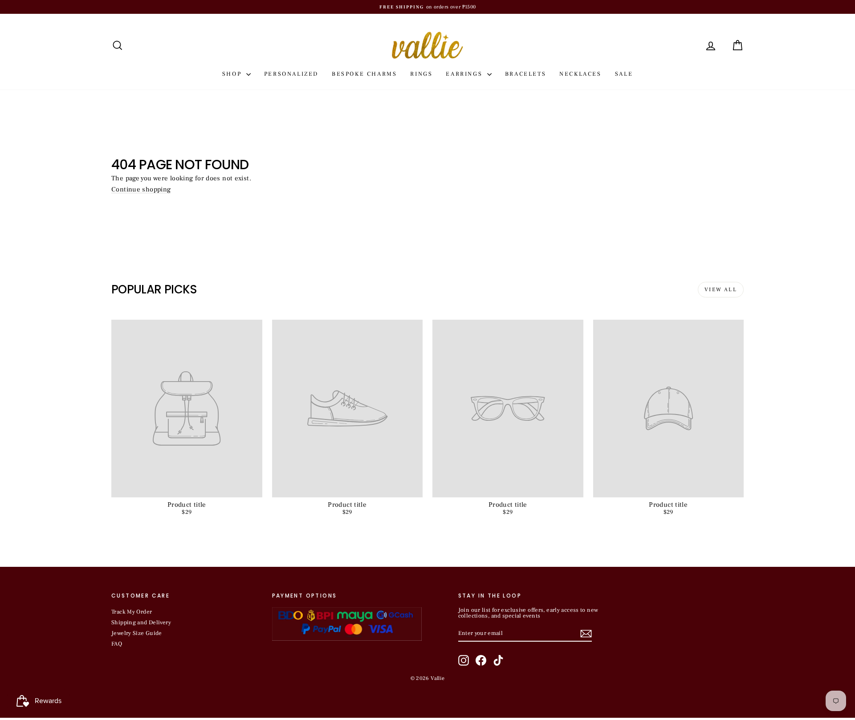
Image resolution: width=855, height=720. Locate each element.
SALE (624, 73)
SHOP (233, 73)
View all (720, 289)
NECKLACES (580, 73)
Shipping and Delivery (141, 622)
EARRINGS (465, 73)
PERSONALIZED (291, 73)
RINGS (421, 73)
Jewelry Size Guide (136, 633)
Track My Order (131, 611)
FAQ (116, 643)
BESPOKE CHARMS (364, 73)
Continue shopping (141, 189)
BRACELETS (525, 73)
